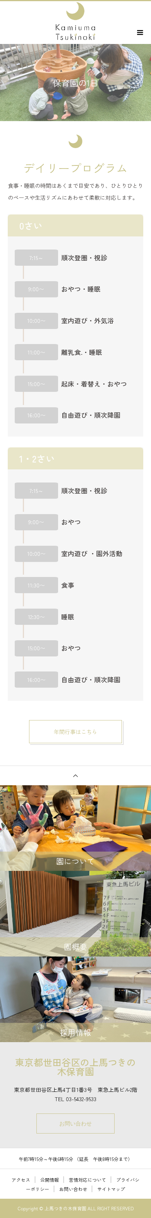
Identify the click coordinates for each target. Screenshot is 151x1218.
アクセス (21, 1179)
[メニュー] (139, 32)
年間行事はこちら (75, 732)
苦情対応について (87, 1179)
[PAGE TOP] (75, 775)
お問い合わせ (75, 1123)
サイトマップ (111, 1189)
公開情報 (49, 1179)
